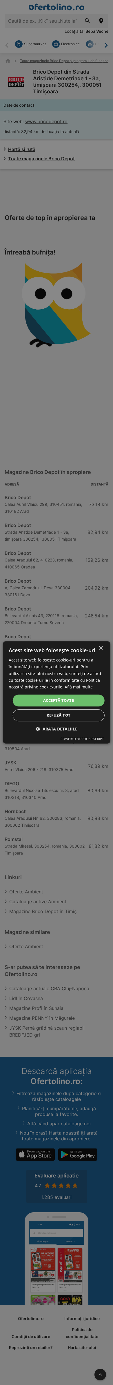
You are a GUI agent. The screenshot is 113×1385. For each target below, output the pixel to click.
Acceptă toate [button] (58, 700)
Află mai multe (79, 687)
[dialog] (56, 692)
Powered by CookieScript (82, 739)
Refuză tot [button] (59, 715)
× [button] (101, 648)
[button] (56, 729)
